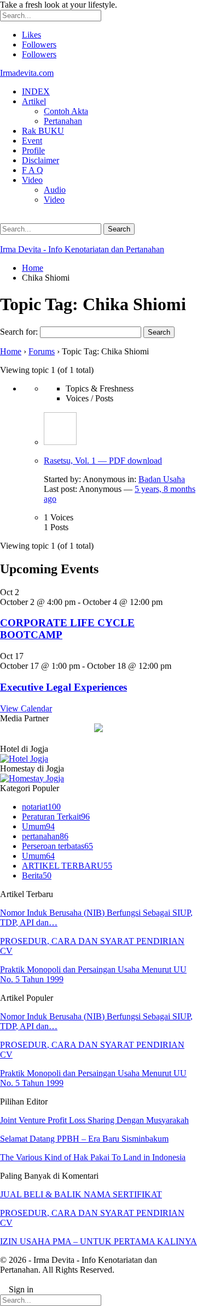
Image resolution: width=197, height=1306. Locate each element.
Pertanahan (63, 121)
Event (32, 140)
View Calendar (26, 708)
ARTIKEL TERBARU (67, 865)
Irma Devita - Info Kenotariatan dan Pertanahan (82, 249)
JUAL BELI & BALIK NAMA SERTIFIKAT (81, 1194)
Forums (41, 351)
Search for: (19, 331)
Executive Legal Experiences (63, 687)
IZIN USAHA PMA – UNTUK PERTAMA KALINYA (98, 1241)
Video (32, 180)
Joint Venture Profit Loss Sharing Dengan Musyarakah (94, 1120)
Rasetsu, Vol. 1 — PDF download (103, 460)
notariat (41, 806)
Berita (36, 875)
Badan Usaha (161, 479)
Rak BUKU (43, 130)
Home (10, 351)
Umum (38, 826)
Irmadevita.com (27, 73)
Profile (33, 150)
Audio (55, 189)
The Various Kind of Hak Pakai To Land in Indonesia (93, 1157)
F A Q (32, 170)
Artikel (34, 101)
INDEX (36, 91)
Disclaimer (40, 160)
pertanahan (45, 836)
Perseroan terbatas (57, 846)
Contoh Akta (66, 111)
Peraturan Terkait (56, 816)
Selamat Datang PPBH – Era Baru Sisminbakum (84, 1138)
